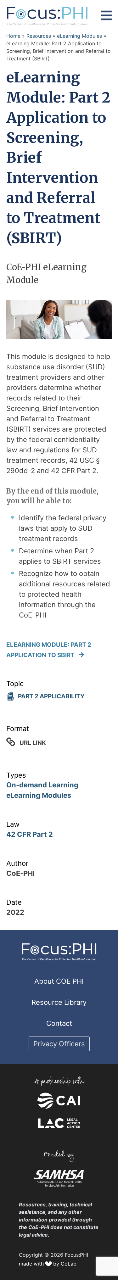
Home (13, 36)
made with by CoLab (47, 1263)
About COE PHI (59, 981)
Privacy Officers (59, 1044)
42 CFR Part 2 (29, 834)
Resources (38, 36)
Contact (59, 1023)
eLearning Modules (79, 36)
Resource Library (59, 1002)
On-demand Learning (42, 785)
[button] (106, 15)
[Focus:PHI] (47, 15)
